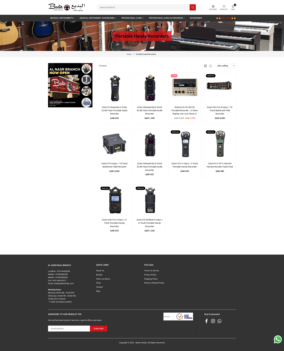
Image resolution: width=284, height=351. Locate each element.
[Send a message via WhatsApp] (278, 339)
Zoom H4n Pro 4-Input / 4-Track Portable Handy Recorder (114, 223)
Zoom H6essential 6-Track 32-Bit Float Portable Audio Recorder (150, 110)
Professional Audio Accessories (166, 18)
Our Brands (196, 18)
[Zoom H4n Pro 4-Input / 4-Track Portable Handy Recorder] (114, 200)
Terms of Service (151, 270)
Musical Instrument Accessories (97, 18)
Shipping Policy (151, 279)
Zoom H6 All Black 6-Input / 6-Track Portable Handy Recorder (150, 223)
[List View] (210, 65)
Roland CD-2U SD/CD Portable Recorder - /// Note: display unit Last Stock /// (184, 110)
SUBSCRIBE (99, 329)
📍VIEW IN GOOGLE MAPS (60, 302)
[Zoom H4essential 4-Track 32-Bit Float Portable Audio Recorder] (149, 144)
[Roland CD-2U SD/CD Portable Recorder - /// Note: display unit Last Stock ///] (185, 88)
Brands (99, 275)
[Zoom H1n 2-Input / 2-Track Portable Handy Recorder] (185, 144)
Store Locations (103, 279)
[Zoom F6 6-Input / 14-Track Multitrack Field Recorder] (114, 144)
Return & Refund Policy (154, 283)
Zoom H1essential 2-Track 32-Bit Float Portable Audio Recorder (114, 110)
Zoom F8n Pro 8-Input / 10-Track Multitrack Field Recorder (220, 110)
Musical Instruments (61, 18)
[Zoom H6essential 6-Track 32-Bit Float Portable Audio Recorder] (149, 88)
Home (129, 54)
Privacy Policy (150, 275)
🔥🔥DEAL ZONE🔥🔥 (226, 18)
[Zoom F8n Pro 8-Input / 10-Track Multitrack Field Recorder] (220, 88)
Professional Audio (131, 18)
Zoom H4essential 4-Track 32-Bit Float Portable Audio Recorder (150, 166)
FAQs (98, 283)
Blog (98, 291)
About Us (100, 270)
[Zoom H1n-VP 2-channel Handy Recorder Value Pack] (220, 144)
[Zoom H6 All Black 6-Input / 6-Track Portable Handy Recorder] (149, 200)
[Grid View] (205, 65)
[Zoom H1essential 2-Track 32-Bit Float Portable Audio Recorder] (114, 88)
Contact (99, 287)
